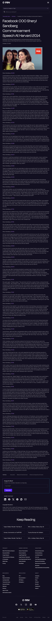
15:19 (12, 386)
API (20, 575)
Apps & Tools (5, 590)
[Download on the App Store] (21, 609)
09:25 (12, 257)
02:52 (12, 122)
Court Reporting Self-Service (25, 559)
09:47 (12, 266)
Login (48, 617)
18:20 (12, 437)
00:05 (12, 73)
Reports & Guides (6, 577)
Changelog (21, 582)
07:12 (12, 209)
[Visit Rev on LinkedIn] (31, 605)
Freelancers (37, 586)
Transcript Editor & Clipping (8, 557)
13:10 (12, 338)
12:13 (12, 317)
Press (36, 579)
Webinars (5, 586)
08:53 (12, 246)
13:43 (12, 349)
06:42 (12, 198)
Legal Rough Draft (22, 555)
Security (37, 584)
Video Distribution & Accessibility (42, 567)
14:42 (12, 373)
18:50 (12, 448)
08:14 (12, 231)
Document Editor (6, 552)
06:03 (12, 186)
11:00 (12, 292)
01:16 (12, 94)
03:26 (12, 133)
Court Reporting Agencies (40, 559)
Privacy (30, 617)
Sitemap (43, 617)
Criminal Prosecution (39, 550)
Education (37, 565)
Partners (37, 582)
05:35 (12, 177)
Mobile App (5, 561)
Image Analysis (6, 555)
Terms (26, 617)
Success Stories (6, 584)
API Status (21, 579)
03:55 (12, 143)
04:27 (12, 154)
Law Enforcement (38, 555)
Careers (36, 577)
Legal (17, 617)
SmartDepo (21, 563)
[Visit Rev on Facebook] (16, 605)
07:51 (12, 222)
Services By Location (7, 592)
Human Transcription (23, 550)
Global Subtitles (22, 561)
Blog (4, 575)
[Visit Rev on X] (21, 605)
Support (36, 588)
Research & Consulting (40, 561)
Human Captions (22, 552)
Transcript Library (6, 582)
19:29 (12, 460)
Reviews (4, 588)
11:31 (12, 303)
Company (37, 575)
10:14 (12, 279)
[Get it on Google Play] (30, 609)
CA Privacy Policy (37, 617)
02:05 (12, 108)
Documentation (22, 577)
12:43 (12, 329)
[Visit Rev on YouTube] (36, 605)
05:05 (12, 165)
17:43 (12, 426)
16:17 (12, 400)
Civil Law (37, 557)
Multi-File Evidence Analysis (9, 550)
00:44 (12, 84)
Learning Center (6, 579)
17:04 (12, 413)
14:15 (12, 362)
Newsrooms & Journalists (40, 563)
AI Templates (5, 559)
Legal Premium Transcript (24, 557)
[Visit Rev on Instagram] (26, 605)
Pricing (4, 563)
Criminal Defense (38, 552)
